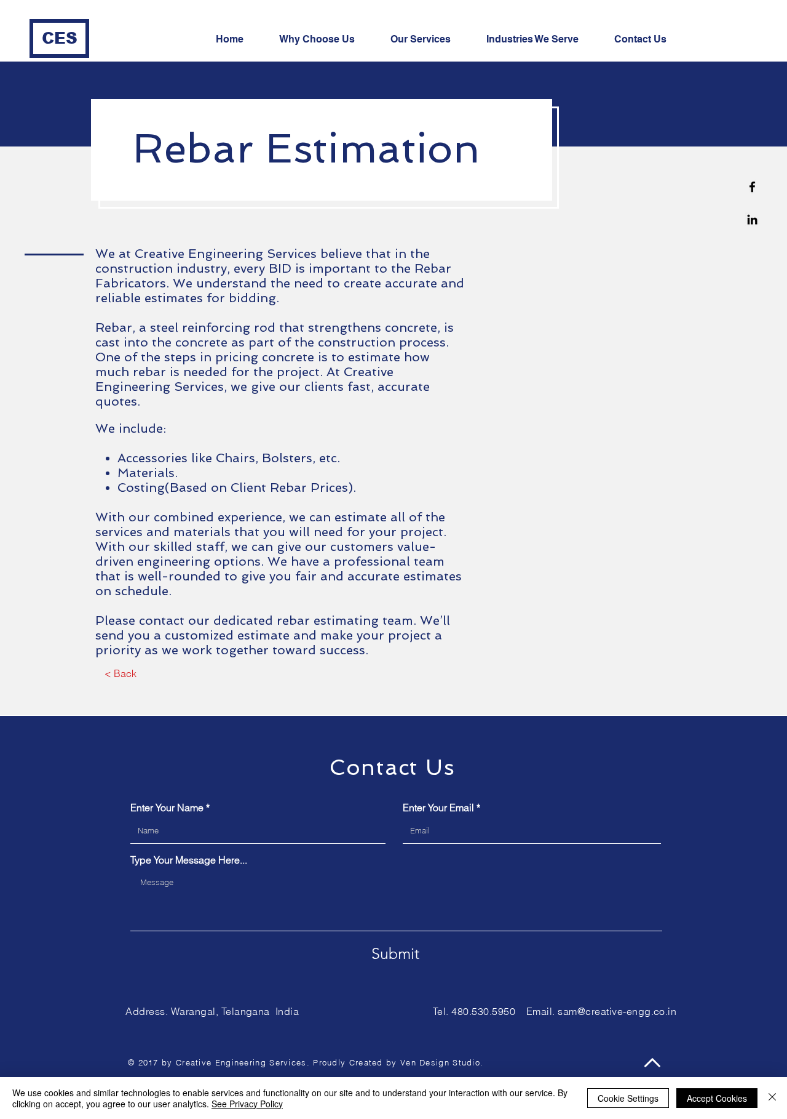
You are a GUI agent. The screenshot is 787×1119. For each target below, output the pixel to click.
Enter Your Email (438, 807)
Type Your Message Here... (188, 860)
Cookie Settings (628, 1098)
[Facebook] (752, 187)
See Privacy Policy (247, 1103)
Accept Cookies (717, 1098)
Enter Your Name (167, 807)
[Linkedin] (752, 219)
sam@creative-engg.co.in (617, 1011)
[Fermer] (772, 1098)
